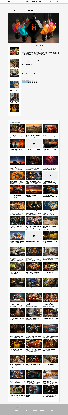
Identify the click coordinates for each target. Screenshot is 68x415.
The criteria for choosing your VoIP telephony (33, 365)
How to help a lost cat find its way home (50, 288)
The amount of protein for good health (14, 57)
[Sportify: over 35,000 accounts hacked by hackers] (34, 374)
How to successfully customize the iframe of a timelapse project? (50, 334)
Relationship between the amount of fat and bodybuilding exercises (50, 242)
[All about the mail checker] (14, 62)
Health (23, 1)
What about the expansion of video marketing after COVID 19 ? (17, 242)
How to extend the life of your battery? (32, 166)
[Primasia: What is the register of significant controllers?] (50, 143)
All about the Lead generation (16, 181)
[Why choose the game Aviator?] (17, 189)
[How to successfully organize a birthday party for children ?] (50, 297)
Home (9, 5)
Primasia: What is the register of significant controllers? (49, 150)
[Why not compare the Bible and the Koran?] (17, 312)
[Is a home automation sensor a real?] (17, 374)
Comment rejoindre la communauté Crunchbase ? (33, 227)
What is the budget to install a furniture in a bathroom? (14, 102)
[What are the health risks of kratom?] (17, 389)
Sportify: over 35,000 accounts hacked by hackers (32, 380)
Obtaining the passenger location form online (49, 227)
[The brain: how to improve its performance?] (34, 389)
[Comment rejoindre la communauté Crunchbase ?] (34, 220)
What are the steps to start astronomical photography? (15, 166)
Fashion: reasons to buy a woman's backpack (50, 134)
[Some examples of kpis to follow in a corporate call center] (14, 84)
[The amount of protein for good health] (14, 51)
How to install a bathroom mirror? (50, 257)
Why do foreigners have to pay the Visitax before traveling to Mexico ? (33, 134)
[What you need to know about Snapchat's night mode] (17, 343)
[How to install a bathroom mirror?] (50, 251)
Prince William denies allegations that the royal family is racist (49, 396)
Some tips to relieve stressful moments (32, 303)
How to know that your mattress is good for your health (50, 380)
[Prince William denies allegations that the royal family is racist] (50, 389)
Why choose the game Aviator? (16, 195)
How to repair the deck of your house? (50, 318)
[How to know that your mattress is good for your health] (50, 374)
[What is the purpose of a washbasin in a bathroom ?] (17, 251)
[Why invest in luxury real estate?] (34, 175)
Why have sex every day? (47, 181)
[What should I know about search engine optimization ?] (17, 297)
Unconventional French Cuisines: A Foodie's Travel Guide (17, 134)
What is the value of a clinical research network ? (16, 150)
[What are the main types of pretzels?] (34, 343)
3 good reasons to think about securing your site (16, 227)
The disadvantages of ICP (40, 49)
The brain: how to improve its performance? (32, 396)
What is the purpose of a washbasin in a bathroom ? (14, 78)
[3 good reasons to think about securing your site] (17, 220)
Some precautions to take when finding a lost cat (16, 273)
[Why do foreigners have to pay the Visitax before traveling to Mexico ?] (34, 128)
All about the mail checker (14, 67)
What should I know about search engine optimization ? (16, 303)
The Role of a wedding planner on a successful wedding (17, 365)
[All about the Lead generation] (17, 175)
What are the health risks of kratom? (17, 395)
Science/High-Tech (34, 1)
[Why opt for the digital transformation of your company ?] (50, 189)
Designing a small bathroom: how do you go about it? (17, 288)
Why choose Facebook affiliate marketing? (32, 288)
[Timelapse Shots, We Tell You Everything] (34, 189)
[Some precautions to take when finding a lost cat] (17, 266)
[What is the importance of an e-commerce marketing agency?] (34, 266)
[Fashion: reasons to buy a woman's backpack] (50, 128)
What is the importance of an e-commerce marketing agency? (32, 273)
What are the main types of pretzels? (33, 349)
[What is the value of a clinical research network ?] (17, 143)
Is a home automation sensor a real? (17, 380)
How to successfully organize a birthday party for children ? (49, 303)
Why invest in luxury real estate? (33, 181)
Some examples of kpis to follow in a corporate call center (14, 90)
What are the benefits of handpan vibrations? (33, 211)
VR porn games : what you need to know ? (33, 150)
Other (40, 1)
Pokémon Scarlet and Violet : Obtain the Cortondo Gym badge (50, 166)
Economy (19, 1)
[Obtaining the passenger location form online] (50, 220)
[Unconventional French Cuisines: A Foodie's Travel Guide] (17, 128)
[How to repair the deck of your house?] (50, 312)
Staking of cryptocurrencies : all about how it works (16, 211)
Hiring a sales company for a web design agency (33, 257)
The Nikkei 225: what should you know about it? (33, 334)
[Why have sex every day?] (50, 175)
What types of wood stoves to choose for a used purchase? (16, 334)
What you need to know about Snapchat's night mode (14, 113)
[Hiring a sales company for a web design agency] (34, 251)
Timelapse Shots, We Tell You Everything (32, 196)
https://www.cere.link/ (45, 59)
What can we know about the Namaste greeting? (49, 350)
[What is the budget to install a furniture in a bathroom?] (14, 96)
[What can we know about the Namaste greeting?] (50, 343)
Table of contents (41, 45)
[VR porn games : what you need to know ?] (34, 143)
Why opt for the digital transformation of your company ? (50, 196)
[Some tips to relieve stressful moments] (34, 297)
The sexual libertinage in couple (32, 241)
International (28, 1)
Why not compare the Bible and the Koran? (17, 319)
